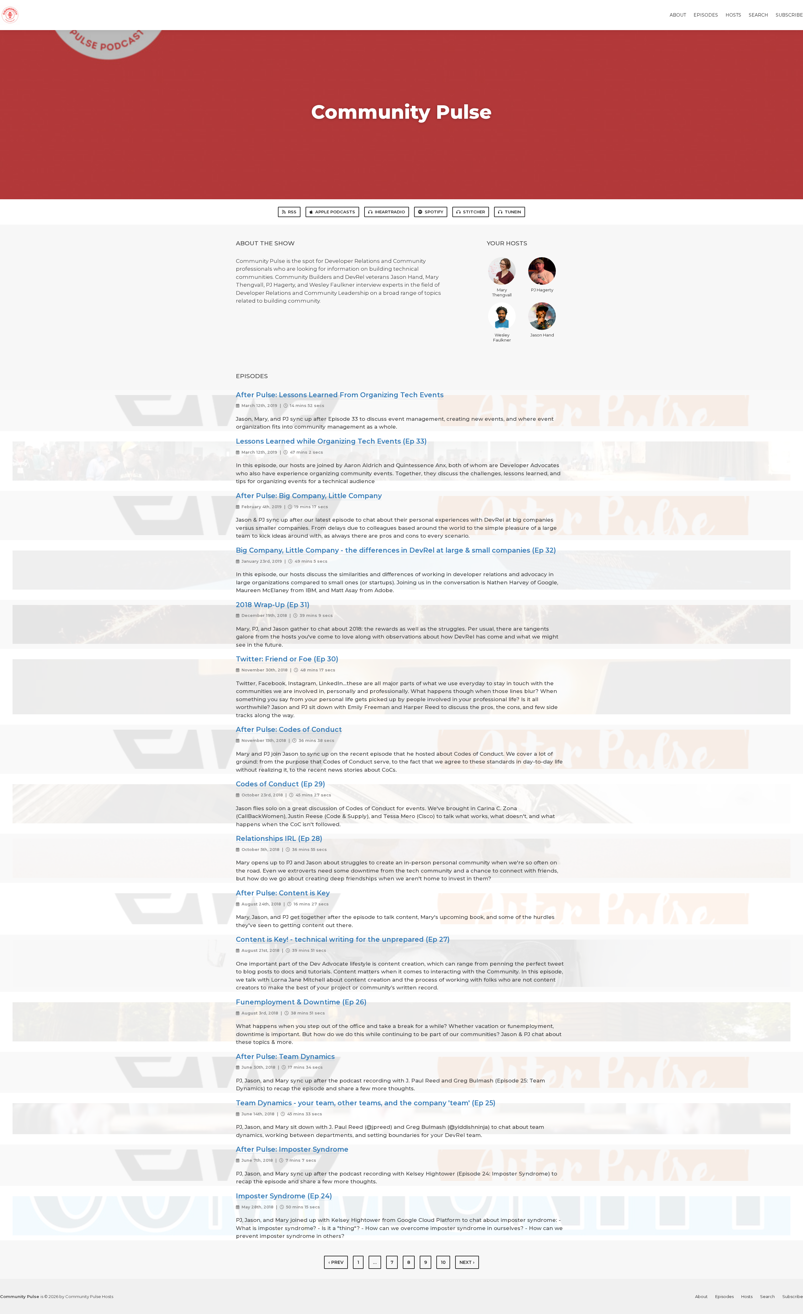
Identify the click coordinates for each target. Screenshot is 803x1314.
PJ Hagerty (542, 289)
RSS (292, 211)
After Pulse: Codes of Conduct (289, 729)
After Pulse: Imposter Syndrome (292, 1149)
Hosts (733, 15)
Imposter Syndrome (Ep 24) (284, 1196)
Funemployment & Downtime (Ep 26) (301, 1002)
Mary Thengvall (502, 292)
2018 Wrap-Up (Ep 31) (272, 605)
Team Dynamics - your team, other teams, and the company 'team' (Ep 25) (365, 1103)
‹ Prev (335, 1262)
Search (758, 15)
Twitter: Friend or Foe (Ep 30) (287, 659)
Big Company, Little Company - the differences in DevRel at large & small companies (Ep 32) (396, 550)
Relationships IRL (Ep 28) (279, 838)
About (678, 15)
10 (443, 1262)
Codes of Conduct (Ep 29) (280, 784)
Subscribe (789, 15)
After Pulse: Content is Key (283, 893)
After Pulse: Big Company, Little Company (309, 496)
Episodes (706, 15)
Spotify (434, 211)
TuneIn (513, 211)
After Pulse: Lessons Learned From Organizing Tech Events (340, 395)
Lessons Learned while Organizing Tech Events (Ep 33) (331, 441)
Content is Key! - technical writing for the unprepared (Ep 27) (342, 939)
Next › (467, 1262)
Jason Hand (542, 334)
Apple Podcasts (335, 211)
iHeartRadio (390, 211)
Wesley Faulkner (502, 337)
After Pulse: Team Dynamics (285, 1056)
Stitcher (474, 211)
